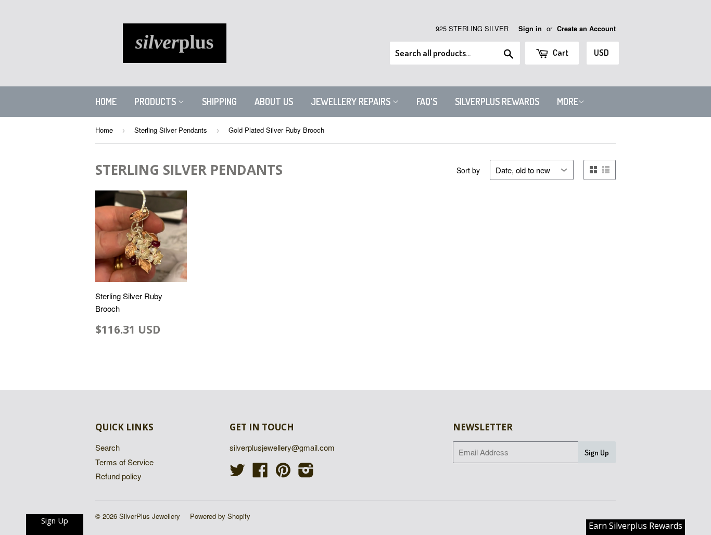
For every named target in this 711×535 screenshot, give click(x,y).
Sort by (468, 170)
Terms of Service (124, 461)
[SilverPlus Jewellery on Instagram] (306, 472)
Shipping (219, 101)
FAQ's (426, 101)
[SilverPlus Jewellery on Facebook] (260, 472)
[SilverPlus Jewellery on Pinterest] (283, 472)
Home (106, 101)
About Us (274, 101)
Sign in (530, 28)
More (567, 101)
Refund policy (118, 475)
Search (107, 447)
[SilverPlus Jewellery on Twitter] (237, 472)
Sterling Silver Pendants (170, 130)
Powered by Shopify (220, 516)
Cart (559, 52)
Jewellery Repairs (351, 101)
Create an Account (586, 28)
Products (156, 101)
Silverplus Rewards (497, 101)
